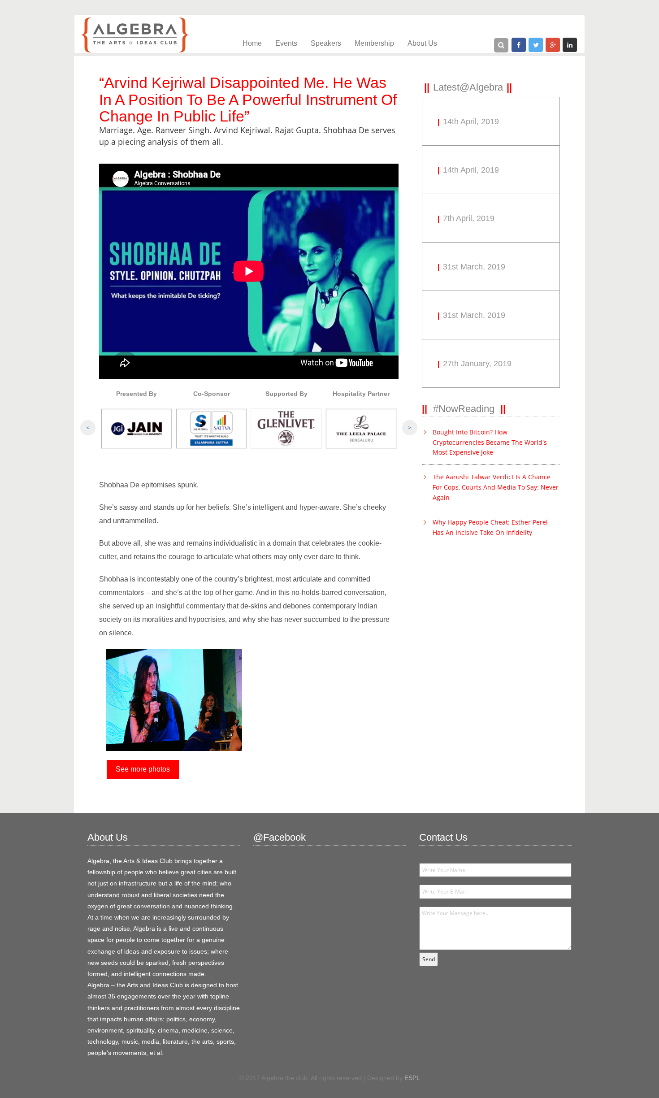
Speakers (326, 43)
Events (286, 43)
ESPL (412, 1077)
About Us (422, 43)
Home (252, 43)
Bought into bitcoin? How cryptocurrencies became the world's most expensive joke (490, 442)
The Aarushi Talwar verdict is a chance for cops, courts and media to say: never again (496, 487)
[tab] (468, 87)
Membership (374, 43)
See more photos (143, 769)
